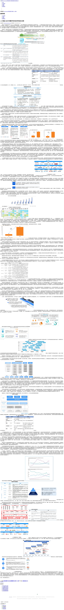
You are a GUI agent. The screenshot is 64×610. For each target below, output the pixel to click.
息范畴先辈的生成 (5, 587)
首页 (3, 2)
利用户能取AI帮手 (5, 585)
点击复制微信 (2, 603)
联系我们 (3, 6)
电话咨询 (4, 608)
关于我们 (3, 3)
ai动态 (3, 5)
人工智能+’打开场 (5, 586)
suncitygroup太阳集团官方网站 (9, 11)
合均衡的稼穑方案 (5, 590)
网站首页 (4, 605)
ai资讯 (3, 4)
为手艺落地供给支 (5, 589)
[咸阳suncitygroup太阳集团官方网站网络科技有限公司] (9, 0)
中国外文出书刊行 (5, 588)
